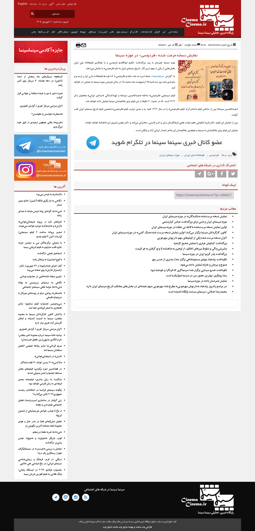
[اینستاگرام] (75, 497)
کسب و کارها (43, 32)
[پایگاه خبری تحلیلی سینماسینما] (212, 20)
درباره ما (43, 4)
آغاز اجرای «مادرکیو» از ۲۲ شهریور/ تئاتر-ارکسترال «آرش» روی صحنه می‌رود (40, 268)
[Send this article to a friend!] (83, 45)
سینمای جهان (121, 32)
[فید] (85, 497)
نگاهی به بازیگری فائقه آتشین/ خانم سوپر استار (40, 203)
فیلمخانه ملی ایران (194, 155)
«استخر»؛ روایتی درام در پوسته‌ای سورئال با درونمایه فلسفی (40, 295)
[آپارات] (65, 497)
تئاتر (53, 32)
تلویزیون (74, 32)
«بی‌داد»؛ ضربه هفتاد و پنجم (47, 432)
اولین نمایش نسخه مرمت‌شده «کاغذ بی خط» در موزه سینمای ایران (189, 227)
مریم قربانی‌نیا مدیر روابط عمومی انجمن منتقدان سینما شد (40, 348)
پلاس (33, 32)
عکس (112, 32)
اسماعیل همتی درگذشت (49, 253)
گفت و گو (134, 32)
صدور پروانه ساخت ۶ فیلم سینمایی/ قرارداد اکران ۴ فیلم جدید (40, 234)
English (22, 4)
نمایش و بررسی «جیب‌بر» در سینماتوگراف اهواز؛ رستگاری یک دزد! (40, 451)
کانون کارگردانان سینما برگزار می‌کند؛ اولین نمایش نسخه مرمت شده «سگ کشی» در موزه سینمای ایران (169, 232)
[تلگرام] (55, 497)
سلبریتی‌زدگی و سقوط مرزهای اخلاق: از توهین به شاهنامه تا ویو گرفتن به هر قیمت (181, 248)
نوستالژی (92, 32)
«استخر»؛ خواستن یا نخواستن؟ (47, 114)
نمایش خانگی (63, 32)
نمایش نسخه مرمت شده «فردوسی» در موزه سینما (155, 55)
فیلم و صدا (102, 32)
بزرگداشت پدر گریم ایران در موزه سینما (204, 254)
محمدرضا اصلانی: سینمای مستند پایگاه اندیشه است (197, 291)
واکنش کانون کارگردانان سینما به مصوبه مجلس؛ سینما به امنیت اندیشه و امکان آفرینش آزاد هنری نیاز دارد (40, 318)
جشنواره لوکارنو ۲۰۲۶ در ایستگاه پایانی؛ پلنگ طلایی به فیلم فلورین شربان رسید (40, 472)
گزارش (157, 32)
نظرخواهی (71, 4)
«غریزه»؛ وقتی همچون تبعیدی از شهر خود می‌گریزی (40, 124)
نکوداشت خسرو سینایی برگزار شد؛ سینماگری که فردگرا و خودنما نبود (188, 270)
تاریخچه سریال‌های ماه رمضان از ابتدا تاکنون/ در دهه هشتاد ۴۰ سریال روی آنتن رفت (40, 81)
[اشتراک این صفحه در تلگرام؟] (199, 174)
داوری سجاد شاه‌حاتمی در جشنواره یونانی (41, 276)
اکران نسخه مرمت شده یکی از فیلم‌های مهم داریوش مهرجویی (192, 238)
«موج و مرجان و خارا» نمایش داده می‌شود (203, 264)
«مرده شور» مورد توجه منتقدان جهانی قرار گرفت (40, 95)
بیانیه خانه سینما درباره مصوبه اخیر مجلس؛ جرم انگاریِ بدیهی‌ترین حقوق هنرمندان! (40, 337)
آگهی (51, 4)
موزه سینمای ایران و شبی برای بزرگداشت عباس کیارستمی (194, 221)
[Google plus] (210, 174)
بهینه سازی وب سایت (123, 527)
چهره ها (83, 32)
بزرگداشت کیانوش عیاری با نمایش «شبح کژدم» (200, 243)
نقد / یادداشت (146, 32)
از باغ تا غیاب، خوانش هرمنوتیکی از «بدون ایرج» (40, 413)
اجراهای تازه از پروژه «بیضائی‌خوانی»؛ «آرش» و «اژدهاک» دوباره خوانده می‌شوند (40, 224)
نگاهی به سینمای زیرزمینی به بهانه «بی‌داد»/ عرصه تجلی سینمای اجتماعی (40, 285)
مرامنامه (33, 4)
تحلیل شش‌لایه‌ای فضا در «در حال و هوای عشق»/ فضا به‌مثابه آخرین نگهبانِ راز (40, 423)
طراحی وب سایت (144, 527)
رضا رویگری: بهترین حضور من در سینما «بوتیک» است (196, 275)
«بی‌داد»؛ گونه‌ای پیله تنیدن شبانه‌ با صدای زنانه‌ (40, 213)
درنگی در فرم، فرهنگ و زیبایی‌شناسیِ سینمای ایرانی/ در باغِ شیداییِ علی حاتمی (40, 461)
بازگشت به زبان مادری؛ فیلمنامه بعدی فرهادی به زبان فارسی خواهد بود (40, 381)
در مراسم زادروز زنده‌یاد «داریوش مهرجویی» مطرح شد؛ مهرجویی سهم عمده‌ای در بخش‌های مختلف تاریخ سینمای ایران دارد (156, 286)
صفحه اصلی (173, 32)
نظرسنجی (60, 4)
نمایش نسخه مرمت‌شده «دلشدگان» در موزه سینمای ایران (194, 216)
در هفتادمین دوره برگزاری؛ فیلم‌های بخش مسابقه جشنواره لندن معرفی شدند (40, 371)
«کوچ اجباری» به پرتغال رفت (47, 259)
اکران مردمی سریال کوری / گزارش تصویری (41, 106)
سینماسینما (158, 76)
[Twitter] (232, 174)
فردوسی (214, 155)
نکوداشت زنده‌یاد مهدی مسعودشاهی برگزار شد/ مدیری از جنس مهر (189, 259)
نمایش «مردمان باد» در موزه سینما (207, 281)
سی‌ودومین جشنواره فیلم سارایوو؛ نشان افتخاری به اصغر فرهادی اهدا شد (40, 306)
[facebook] (221, 174)
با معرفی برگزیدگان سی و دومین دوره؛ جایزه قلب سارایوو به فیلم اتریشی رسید (40, 245)
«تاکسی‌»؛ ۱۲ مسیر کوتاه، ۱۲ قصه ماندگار (41, 362)
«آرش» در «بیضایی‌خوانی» (48, 356)
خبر (164, 32)
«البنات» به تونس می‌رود (49, 194)
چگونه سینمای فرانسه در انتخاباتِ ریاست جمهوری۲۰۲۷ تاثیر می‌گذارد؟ (40, 392)
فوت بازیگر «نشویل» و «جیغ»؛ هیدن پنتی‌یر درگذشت (40, 440)
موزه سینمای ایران (169, 155)
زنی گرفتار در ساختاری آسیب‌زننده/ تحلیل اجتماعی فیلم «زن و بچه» (40, 402)
